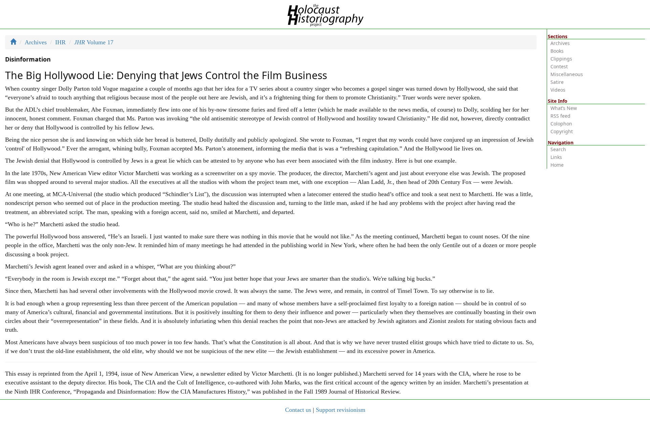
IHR (60, 42)
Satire (557, 82)
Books (557, 51)
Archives (36, 42)
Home (557, 165)
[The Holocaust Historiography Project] (325, 13)
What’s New (563, 108)
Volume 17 (93, 42)
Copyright (561, 131)
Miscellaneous (566, 74)
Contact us (298, 409)
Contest (559, 66)
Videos (557, 90)
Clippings (561, 58)
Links (556, 157)
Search (558, 149)
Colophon (561, 123)
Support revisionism (340, 409)
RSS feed (560, 116)
